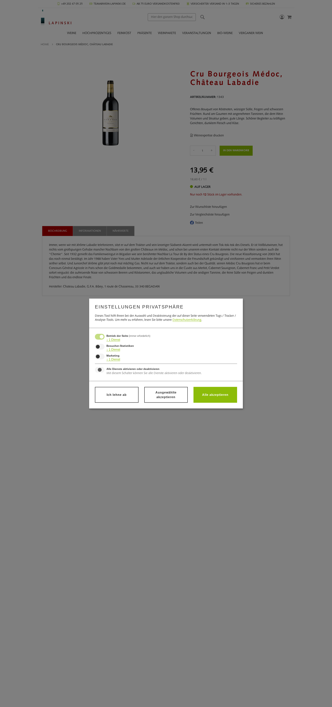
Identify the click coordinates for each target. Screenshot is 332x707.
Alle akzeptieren (215, 394)
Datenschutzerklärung (187, 320)
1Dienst (113, 339)
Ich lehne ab (117, 394)
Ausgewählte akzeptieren (166, 395)
